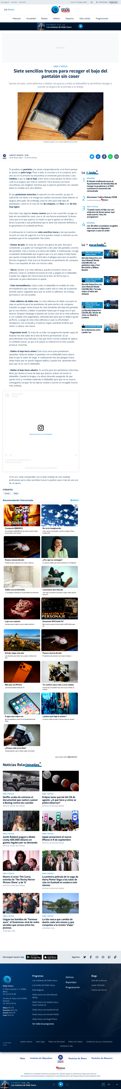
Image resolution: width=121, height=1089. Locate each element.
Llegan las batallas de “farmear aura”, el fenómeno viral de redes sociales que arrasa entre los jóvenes (21, 923)
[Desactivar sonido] (109, 1084)
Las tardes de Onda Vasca (43, 985)
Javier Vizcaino (97, 985)
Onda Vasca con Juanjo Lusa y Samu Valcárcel (45, 1003)
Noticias (70, 977)
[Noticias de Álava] (77, 1058)
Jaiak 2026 (22, 2)
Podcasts (17, 18)
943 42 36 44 (11, 1003)
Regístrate (113, 2)
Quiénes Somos (26, 1042)
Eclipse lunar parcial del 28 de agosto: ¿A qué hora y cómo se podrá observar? (59, 800)
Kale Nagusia (38, 990)
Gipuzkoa (91, 178)
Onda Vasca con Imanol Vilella (45, 1014)
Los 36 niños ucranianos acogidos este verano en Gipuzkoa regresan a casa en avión (102, 228)
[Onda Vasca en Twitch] (109, 957)
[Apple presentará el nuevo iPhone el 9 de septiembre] (60, 821)
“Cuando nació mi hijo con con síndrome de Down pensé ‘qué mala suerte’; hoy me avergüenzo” (101, 213)
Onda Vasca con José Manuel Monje (44, 996)
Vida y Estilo (84, 18)
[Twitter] (92, 156)
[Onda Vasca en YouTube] (96, 957)
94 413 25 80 (11, 994)
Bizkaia (44, 18)
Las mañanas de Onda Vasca (59, 27)
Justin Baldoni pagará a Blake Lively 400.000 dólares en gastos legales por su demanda (20, 839)
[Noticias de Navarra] (102, 1058)
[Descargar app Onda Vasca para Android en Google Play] (34, 957)
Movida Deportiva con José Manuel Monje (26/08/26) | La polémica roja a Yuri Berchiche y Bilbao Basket (92, 264)
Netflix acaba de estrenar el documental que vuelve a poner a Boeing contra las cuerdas (20, 800)
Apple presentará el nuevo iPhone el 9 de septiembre (56, 838)
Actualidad (31, 18)
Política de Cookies (75, 1042)
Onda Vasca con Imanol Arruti (45, 1009)
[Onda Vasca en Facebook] (90, 957)
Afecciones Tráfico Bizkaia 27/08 (102, 197)
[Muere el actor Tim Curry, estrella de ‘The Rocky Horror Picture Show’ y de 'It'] (21, 860)
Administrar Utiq (66, 1046)
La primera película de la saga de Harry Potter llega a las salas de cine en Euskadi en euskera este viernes (60, 881)
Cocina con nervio (99, 990)
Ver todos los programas (43, 1024)
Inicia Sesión (103, 2)
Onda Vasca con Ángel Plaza (44, 1019)
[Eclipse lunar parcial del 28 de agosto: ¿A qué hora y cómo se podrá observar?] (60, 781)
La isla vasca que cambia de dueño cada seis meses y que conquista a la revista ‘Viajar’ (58, 922)
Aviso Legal (40, 1042)
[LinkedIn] (98, 156)
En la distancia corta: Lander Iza (91, 331)
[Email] (116, 156)
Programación (102, 18)
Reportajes (71, 982)
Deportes (70, 18)
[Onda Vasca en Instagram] (103, 957)
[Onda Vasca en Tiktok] (115, 957)
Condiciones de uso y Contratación (99, 1042)
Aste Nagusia (5, 2)
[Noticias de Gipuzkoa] (41, 1058)
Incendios (14, 2)
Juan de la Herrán (99, 980)
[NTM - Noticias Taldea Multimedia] (60, 1058)
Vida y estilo (8, 794)
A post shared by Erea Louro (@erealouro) (41, 468)
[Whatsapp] (110, 156)
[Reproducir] (80, 26)
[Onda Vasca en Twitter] (84, 957)
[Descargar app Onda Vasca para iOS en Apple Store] (50, 957)
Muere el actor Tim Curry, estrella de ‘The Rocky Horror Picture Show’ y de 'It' (19, 879)
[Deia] (23, 1058)
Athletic (56, 18)
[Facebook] (104, 156)
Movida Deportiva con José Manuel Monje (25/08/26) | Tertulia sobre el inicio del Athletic (92, 289)
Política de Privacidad (56, 1042)
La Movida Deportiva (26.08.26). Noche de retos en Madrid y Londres (91, 314)
